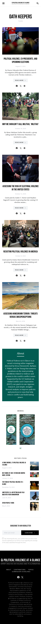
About (8, 569)
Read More (19, 80)
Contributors (19, 569)
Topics (31, 569)
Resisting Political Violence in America (20, 251)
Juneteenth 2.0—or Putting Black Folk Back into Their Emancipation (13, 493)
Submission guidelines (21, 571)
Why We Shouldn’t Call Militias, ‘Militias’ (20, 124)
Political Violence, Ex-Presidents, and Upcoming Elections (20, 60)
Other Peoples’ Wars (8, 503)
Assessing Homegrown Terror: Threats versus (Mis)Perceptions (20, 315)
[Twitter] (22, 577)
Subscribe (29, 533)
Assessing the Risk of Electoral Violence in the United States (21, 188)
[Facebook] (18, 577)
